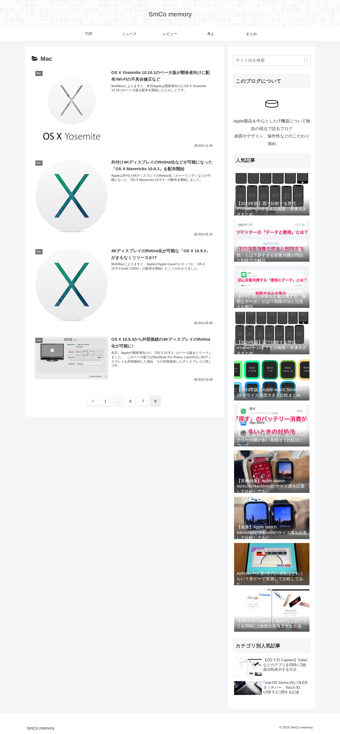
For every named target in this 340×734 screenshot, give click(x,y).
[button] (306, 60)
